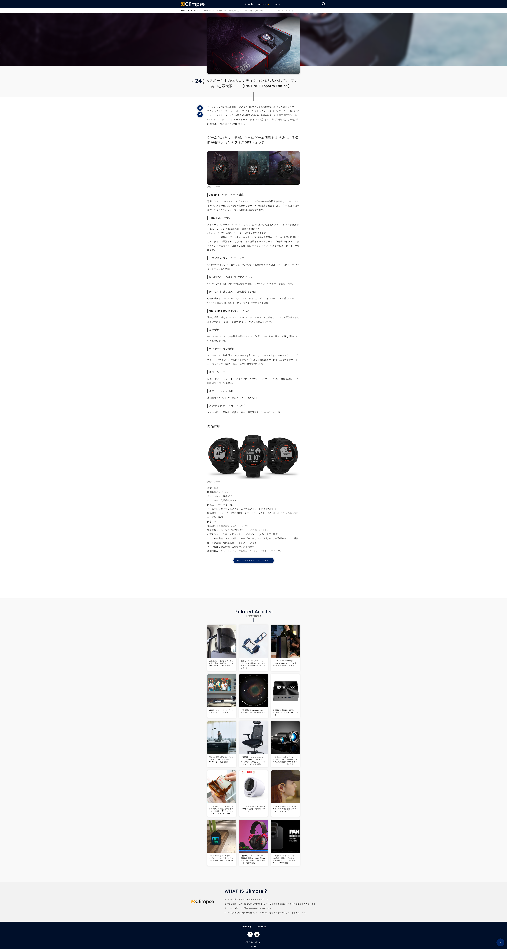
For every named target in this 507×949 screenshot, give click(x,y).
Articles (262, 4)
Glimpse (193, 4)
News (278, 4)
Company (246, 926)
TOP (183, 10)
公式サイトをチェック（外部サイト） (253, 560)
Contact (261, 926)
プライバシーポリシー (253, 942)
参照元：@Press (213, 482)
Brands (249, 4)
